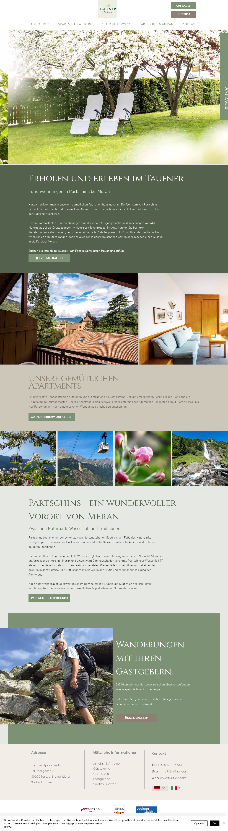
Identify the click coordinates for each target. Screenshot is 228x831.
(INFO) (8, 826)
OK (214, 823)
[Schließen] (224, 823)
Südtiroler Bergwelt (46, 214)
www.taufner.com (173, 778)
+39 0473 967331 (170, 765)
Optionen (199, 823)
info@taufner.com (174, 771)
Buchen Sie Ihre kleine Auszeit (48, 251)
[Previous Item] (6, 97)
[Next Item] (222, 318)
